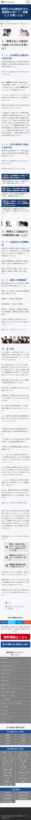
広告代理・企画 (8, 784)
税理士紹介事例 (5, 680)
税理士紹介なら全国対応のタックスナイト (19, 816)
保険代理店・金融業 (8, 769)
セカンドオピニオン (23, 743)
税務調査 (8, 738)
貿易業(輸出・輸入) (8, 775)
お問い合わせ (4, 710)
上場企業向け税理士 (23, 795)
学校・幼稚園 (23, 766)
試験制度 (10, 608)
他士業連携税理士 (7, 798)
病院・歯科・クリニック (23, 758)
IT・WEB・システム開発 (7, 758)
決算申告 (23, 735)
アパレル (23, 769)
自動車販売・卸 (8, 781)
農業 (23, 764)
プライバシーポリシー (6, 718)
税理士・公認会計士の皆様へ (8, 692)
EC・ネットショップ (7, 766)
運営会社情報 (4, 714)
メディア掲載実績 (5, 699)
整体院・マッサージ (8, 764)
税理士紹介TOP (5, 658)
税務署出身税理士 (23, 798)
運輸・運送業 (23, 761)
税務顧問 (8, 735)
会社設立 (8, 741)
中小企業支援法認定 (8, 795)
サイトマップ (4, 721)
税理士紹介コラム (5, 684)
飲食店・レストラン (8, 752)
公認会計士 (10, 606)
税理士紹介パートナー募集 (7, 695)
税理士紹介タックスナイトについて (10, 662)
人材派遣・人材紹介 (23, 778)
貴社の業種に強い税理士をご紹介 (15, 644)
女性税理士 (8, 792)
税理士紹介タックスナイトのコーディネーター (12, 688)
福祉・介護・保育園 (8, 761)
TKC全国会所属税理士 (23, 792)
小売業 (7, 778)
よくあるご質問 (5, 706)
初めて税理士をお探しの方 (7, 666)
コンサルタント (23, 775)
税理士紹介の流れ (5, 673)
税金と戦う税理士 (7, 801)
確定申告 (8, 743)
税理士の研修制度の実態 (18, 503)
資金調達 (23, 741)
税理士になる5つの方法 (18, 329)
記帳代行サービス (5, 677)
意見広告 (17, 606)
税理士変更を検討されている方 (8, 669)
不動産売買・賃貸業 (23, 772)
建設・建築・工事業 (23, 755)
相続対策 (23, 738)
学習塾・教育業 (8, 772)
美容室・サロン (23, 752)
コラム (9, 603)
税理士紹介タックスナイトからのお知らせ (11, 703)
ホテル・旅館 (7, 755)
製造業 (23, 781)
